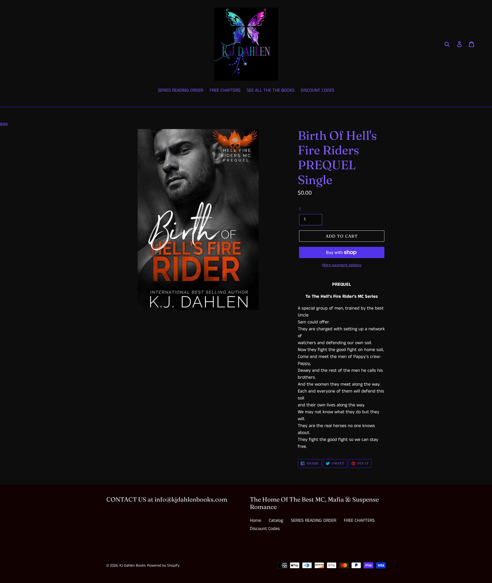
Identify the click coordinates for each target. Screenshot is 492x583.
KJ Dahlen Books (132, 565)
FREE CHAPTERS (359, 520)
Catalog (276, 520)
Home (255, 520)
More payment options (341, 265)
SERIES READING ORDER (313, 520)
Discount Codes (265, 528)
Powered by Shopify (163, 565)
